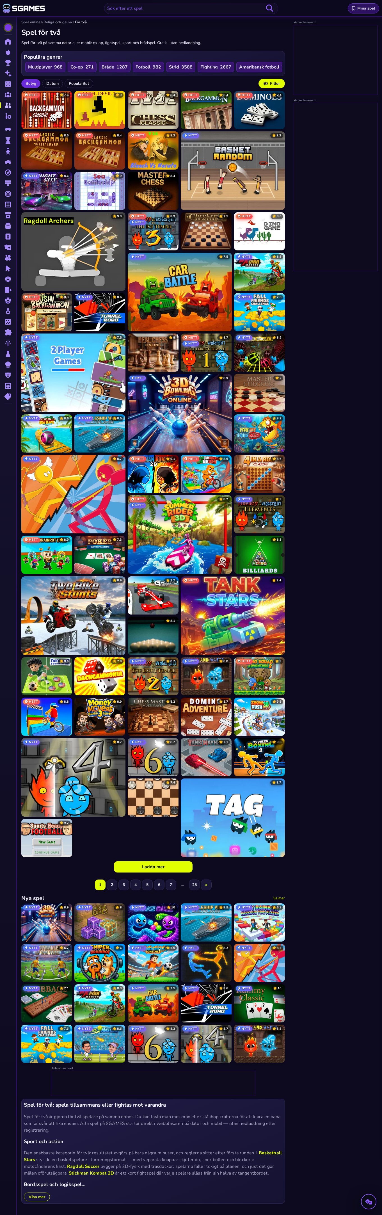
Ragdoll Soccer (83, 1166)
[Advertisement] (153, 1083)
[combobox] (191, 8)
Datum (52, 83)
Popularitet (79, 83)
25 (194, 884)
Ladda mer (153, 867)
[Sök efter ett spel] (269, 8)
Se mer (279, 898)
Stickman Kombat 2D (91, 1173)
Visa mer (37, 1197)
